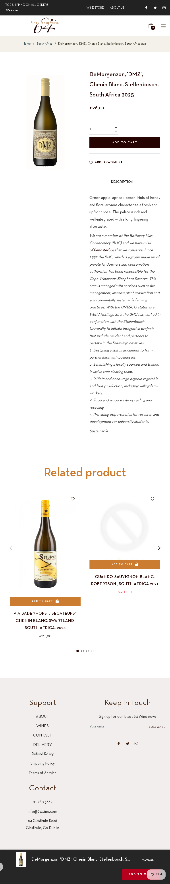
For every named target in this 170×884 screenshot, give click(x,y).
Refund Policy (43, 754)
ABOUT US (117, 7)
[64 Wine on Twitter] (155, 7)
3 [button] (87, 651)
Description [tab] (122, 181)
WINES (42, 726)
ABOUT (42, 717)
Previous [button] (10, 548)
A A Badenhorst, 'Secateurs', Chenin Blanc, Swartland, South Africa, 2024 (45, 621)
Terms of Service (43, 773)
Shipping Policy (42, 763)
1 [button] (77, 651)
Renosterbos (104, 250)
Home (27, 43)
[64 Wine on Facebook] (146, 7)
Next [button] (159, 548)
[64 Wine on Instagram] (164, 7)
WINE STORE (95, 7)
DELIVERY (42, 745)
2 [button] (82, 651)
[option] (45, 572)
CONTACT (42, 735)
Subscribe (157, 727)
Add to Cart (141, 874)
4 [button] (92, 651)
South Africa (44, 43)
